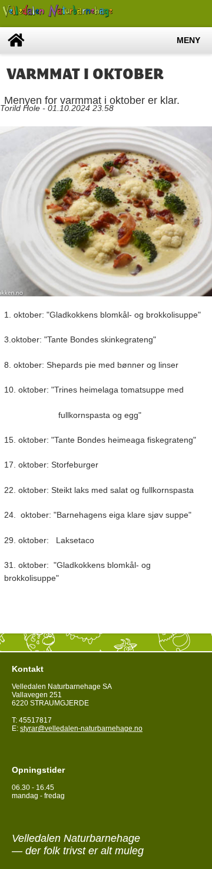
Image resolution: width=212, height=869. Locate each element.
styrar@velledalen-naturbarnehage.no (81, 728)
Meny (188, 40)
